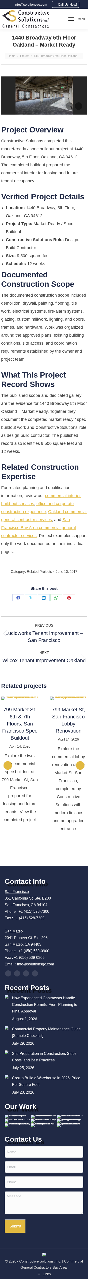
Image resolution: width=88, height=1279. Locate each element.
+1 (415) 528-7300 (34, 911)
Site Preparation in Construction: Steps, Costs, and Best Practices (44, 1057)
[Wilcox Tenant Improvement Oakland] (44, 1125)
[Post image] (6, 997)
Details (26, 698)
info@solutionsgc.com (31, 4)
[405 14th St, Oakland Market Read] (18, 1121)
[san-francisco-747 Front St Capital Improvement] (18, 1125)
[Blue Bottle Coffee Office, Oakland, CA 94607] (70, 1121)
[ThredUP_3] (18, 1117)
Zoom (13, 698)
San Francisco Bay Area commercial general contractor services (38, 527)
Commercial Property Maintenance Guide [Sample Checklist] (46, 1032)
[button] (8, 765)
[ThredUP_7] (44, 1117)
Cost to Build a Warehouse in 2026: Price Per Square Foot (46, 1081)
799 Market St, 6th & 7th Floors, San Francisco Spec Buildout (19, 724)
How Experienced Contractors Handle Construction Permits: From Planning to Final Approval (44, 1004)
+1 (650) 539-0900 (34, 951)
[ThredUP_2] (70, 1117)
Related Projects (39, 572)
